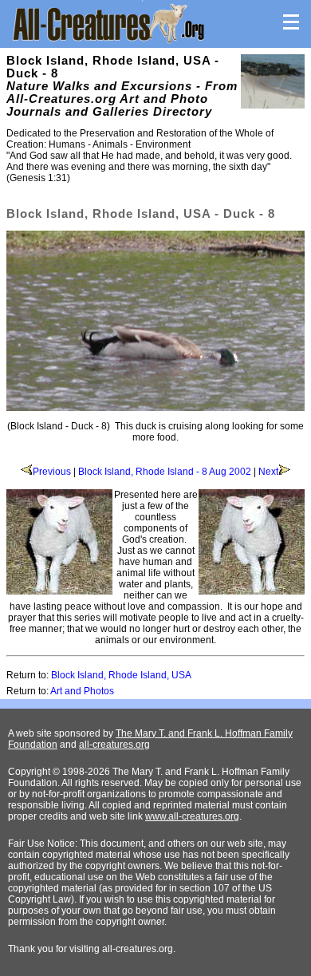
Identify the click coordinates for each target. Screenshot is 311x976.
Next (268, 471)
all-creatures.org (114, 744)
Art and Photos (82, 691)
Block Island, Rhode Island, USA (121, 675)
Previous (52, 471)
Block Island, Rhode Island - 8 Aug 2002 (164, 471)
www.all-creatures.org (192, 816)
